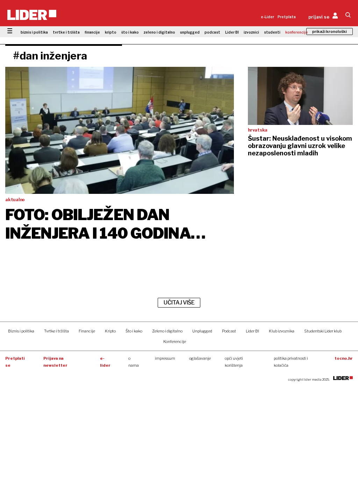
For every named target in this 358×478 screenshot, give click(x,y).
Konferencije (174, 341)
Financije (87, 331)
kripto (110, 32)
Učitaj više (179, 302)
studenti (272, 32)
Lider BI (232, 32)
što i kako (130, 32)
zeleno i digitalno (159, 32)
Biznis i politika (21, 331)
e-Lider (267, 17)
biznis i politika (34, 32)
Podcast (229, 331)
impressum (165, 358)
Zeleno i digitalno (167, 331)
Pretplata (287, 17)
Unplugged (202, 331)
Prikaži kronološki (329, 31)
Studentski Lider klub (323, 331)
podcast (212, 32)
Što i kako (134, 331)
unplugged (190, 32)
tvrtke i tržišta (66, 32)
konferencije (296, 32)
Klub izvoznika (281, 331)
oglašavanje (200, 358)
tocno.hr (344, 358)
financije (92, 32)
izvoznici (251, 32)
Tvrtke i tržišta (56, 331)
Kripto (110, 331)
